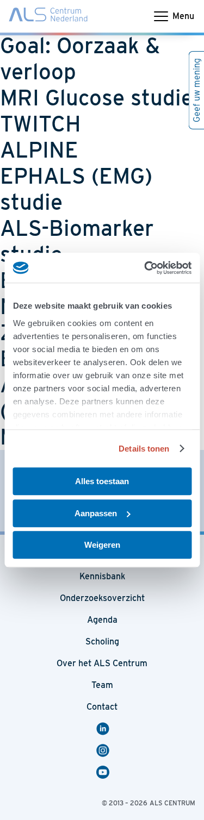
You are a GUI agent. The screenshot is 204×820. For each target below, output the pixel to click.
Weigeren (102, 544)
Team (102, 685)
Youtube (104, 772)
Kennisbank (102, 576)
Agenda (102, 620)
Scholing (102, 641)
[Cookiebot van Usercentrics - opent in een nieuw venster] (145, 268)
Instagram (104, 750)
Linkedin (104, 728)
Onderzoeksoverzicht (102, 598)
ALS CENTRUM (172, 803)
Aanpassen (96, 513)
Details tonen (144, 448)
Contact (102, 707)
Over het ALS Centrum (102, 663)
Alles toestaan (102, 481)
